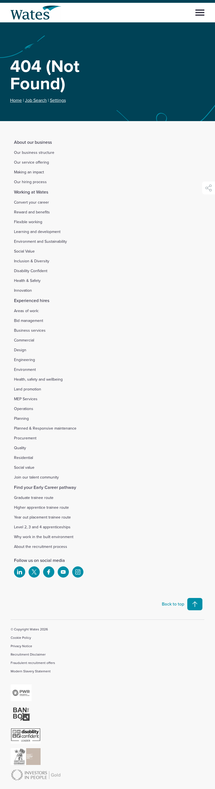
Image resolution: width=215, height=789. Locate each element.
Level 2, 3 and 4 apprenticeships (42, 527)
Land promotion (27, 389)
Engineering (24, 359)
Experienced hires (31, 300)
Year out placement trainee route (42, 517)
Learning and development (37, 231)
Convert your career (31, 202)
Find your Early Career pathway (45, 487)
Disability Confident (30, 271)
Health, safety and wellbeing (38, 379)
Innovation (23, 290)
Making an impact (29, 172)
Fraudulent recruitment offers (33, 662)
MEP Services (26, 399)
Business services (30, 330)
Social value (24, 467)
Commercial (24, 340)
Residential (23, 457)
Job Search (36, 100)
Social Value (24, 251)
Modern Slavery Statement (31, 671)
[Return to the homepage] (36, 13)
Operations (23, 408)
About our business (33, 142)
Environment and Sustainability (40, 241)
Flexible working (28, 222)
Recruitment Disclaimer (28, 654)
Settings (58, 100)
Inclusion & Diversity (31, 261)
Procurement (25, 438)
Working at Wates (31, 192)
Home (16, 100)
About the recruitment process (40, 546)
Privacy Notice (21, 646)
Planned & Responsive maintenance (45, 428)
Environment (25, 369)
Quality (20, 448)
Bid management (28, 320)
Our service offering (31, 162)
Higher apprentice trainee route (41, 507)
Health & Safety (27, 280)
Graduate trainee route (33, 497)
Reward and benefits (32, 212)
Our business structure (34, 152)
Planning (21, 418)
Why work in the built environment (43, 537)
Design (20, 350)
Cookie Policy (21, 637)
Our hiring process (30, 182)
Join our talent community (36, 477)
